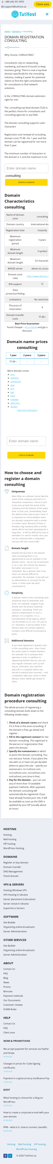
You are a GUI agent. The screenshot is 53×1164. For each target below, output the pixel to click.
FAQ (5, 973)
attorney (15, 403)
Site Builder (9, 922)
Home (8, 31)
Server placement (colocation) (19, 899)
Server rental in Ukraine (16, 903)
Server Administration (15, 931)
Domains (16, 31)
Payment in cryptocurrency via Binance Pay (26, 1078)
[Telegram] (10, 1156)
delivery (14, 377)
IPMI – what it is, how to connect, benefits (25, 1127)
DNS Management (13, 871)
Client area (42, 4)
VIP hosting (9, 843)
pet (12, 392)
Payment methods (13, 995)
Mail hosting (9, 839)
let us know (31, 327)
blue (12, 395)
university (15, 381)
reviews (14, 399)
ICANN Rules (10, 1009)
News (6, 982)
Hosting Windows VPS (15, 890)
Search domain (26, 182)
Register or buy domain (15, 862)
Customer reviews (13, 1004)
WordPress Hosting (13, 848)
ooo (12, 374)
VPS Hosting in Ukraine (15, 894)
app (12, 385)
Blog (5, 977)
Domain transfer (12, 867)
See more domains (27, 410)
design (14, 406)
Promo (7, 986)
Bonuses (8, 991)
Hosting (7, 834)
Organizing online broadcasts (19, 926)
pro (12, 388)
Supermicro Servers (14, 908)
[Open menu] (47, 14)
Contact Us (9, 968)
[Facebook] (5, 1156)
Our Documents (11, 1000)
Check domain (26, 455)
